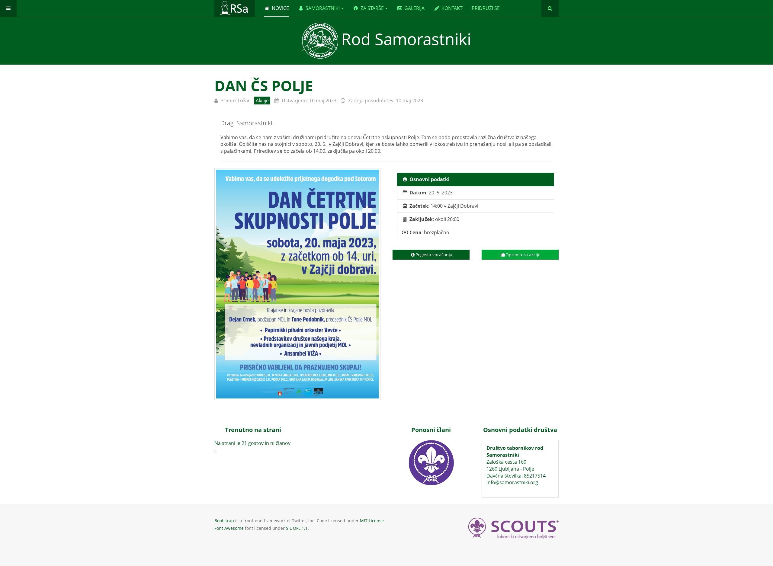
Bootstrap (224, 520)
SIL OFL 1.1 (297, 528)
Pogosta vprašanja (433, 254)
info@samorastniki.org (512, 482)
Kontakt (452, 8)
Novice (280, 8)
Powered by (513, 528)
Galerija (414, 8)
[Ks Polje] (297, 284)
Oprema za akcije (522, 254)
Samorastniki (323, 8)
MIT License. (372, 520)
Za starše (372, 8)
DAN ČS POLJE (263, 85)
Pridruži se (486, 8)
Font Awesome (229, 528)
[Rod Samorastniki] (234, 8)
